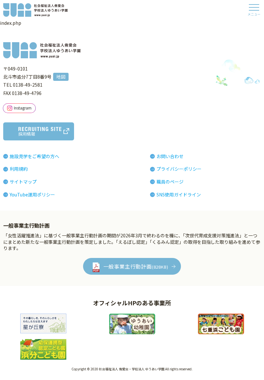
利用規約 (19, 169)
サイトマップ (23, 181)
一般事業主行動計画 (135, 266)
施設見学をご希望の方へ (34, 156)
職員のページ (170, 181)
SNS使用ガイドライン (178, 194)
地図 (60, 76)
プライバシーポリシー (179, 169)
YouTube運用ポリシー (32, 194)
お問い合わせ (170, 156)
